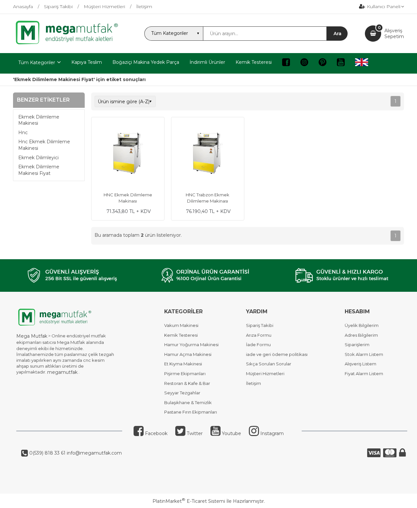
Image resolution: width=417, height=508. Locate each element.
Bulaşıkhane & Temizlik (188, 402)
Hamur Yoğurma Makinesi (191, 344)
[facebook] (286, 63)
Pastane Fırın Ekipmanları (190, 412)
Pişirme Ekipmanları (185, 373)
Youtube (231, 433)
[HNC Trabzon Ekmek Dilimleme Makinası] (207, 154)
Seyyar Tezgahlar (182, 392)
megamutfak (62, 372)
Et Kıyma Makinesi (183, 363)
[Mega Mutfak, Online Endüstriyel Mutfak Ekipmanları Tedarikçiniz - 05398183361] (70, 44)
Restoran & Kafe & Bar (187, 383)
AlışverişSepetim (394, 33)
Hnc (23, 132)
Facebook (155, 433)
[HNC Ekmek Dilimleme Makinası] (127, 154)
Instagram (271, 433)
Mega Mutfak (31, 336)
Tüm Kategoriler (36, 62)
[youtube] (341, 63)
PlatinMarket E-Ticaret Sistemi (188, 501)
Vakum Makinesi (181, 325)
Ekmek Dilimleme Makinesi (38, 120)
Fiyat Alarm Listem (364, 373)
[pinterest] (322, 63)
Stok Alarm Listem (364, 354)
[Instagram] (304, 63)
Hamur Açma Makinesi (187, 354)
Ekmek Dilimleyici (38, 158)
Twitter (194, 433)
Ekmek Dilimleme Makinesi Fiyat (38, 170)
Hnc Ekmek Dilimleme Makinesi (44, 145)
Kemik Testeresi (181, 335)
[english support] (361, 63)
